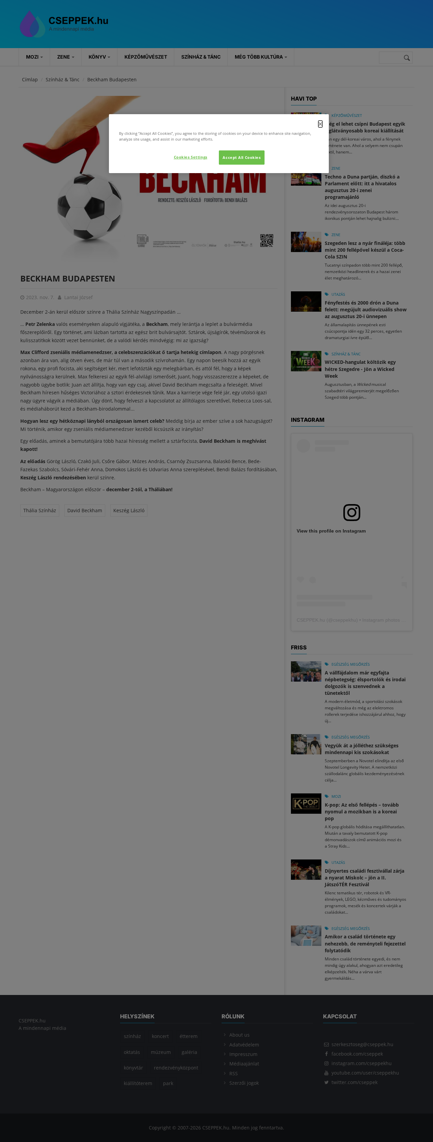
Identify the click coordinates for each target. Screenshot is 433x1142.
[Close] (320, 124)
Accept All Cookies (241, 157)
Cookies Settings (190, 157)
